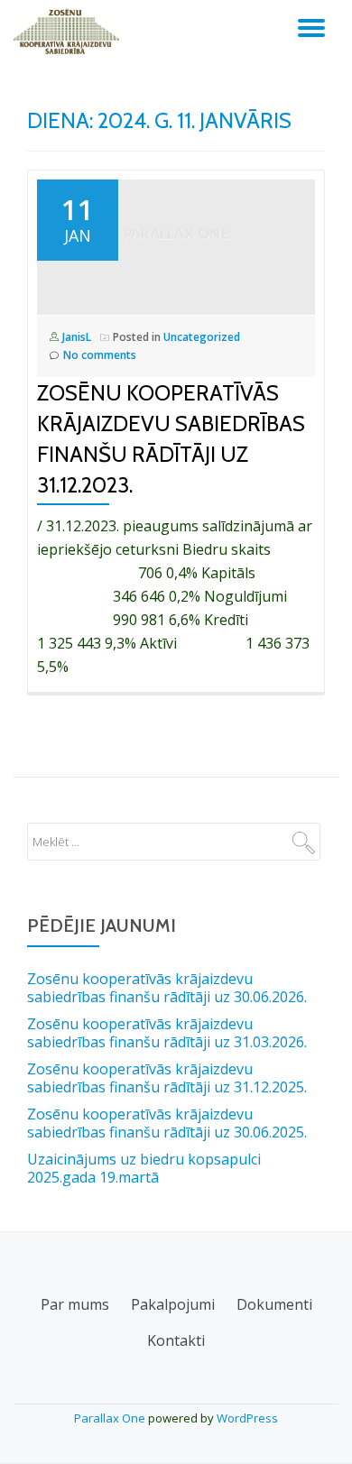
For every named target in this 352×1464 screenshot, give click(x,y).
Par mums (75, 1304)
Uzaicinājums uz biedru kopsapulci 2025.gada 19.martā (144, 1168)
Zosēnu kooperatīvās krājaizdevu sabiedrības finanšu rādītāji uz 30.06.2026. (167, 988)
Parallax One (111, 1418)
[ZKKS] (69, 31)
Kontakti (176, 1340)
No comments (99, 355)
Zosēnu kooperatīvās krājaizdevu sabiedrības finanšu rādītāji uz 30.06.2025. (167, 1123)
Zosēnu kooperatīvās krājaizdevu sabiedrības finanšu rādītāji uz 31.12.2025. (167, 1078)
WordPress (247, 1418)
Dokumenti (274, 1304)
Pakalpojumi (173, 1304)
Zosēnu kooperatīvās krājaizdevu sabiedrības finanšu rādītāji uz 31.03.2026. (167, 1033)
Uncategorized (201, 337)
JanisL (76, 337)
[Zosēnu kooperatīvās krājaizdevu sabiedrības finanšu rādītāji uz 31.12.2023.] (176, 243)
